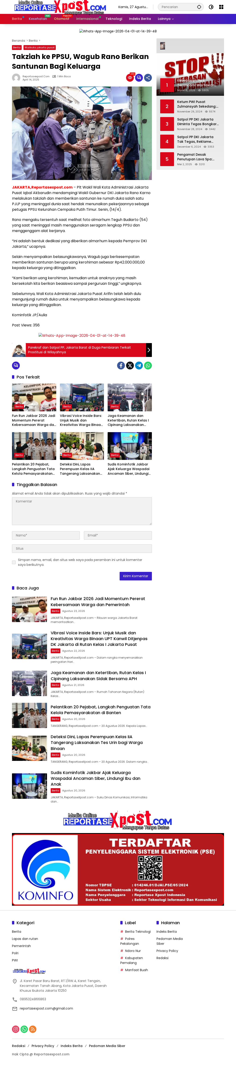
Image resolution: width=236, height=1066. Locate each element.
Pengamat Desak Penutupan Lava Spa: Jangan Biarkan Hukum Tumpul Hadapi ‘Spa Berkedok (196, 156)
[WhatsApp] (148, 365)
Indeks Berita (166, 931)
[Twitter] (130, 365)
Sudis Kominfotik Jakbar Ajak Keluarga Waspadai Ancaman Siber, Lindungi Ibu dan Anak (128, 469)
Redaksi (162, 958)
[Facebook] (121, 365)
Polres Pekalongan (129, 941)
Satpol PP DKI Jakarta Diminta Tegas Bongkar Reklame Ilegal (197, 121)
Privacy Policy (167, 950)
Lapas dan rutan (25, 938)
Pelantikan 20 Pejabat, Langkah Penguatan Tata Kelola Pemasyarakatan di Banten (33, 469)
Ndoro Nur (133, 950)
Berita (17, 47)
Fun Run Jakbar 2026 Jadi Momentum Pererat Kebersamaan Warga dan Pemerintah (34, 420)
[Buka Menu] (221, 7)
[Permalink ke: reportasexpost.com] (17, 78)
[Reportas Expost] (60, 6)
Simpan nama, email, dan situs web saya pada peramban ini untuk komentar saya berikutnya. (80, 562)
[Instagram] (15, 1029)
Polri (15, 953)
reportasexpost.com (36, 76)
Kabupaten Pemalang (131, 960)
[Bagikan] (148, 78)
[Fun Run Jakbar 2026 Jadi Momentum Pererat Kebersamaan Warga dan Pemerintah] (34, 397)
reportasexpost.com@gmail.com (46, 1008)
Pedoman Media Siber (107, 1046)
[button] (199, 7)
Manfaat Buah (136, 970)
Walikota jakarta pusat (40, 47)
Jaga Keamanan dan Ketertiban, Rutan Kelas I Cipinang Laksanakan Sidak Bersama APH (128, 420)
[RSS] (32, 1029)
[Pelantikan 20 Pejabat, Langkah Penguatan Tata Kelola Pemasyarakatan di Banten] (34, 446)
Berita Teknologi (138, 931)
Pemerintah (21, 946)
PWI (15, 960)
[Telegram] (139, 365)
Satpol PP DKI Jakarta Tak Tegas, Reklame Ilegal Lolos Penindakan (197, 139)
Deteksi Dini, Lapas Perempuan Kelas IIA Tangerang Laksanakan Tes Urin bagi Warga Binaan (80, 469)
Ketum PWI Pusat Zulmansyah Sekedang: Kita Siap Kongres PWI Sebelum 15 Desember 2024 (196, 104)
